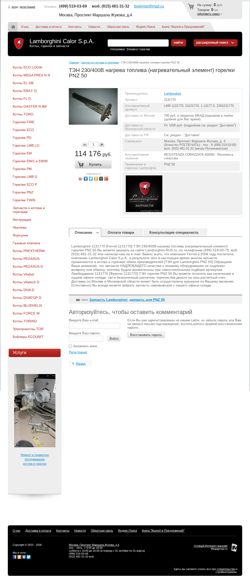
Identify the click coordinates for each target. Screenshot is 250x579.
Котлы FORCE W (26, 313)
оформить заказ (208, 14)
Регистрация (78, 352)
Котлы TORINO (25, 321)
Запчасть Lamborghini (108, 300)
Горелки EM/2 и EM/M (30, 161)
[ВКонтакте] (85, 178)
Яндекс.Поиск (145, 27)
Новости (94, 27)
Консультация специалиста (173, 232)
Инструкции (22, 220)
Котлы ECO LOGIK (27, 67)
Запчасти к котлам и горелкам (29, 210)
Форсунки (20, 235)
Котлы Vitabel (23, 274)
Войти (114, 338)
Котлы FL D (22, 99)
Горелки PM (22, 169)
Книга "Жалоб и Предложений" (183, 27)
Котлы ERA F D (25, 91)
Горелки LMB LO (26, 145)
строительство (226, 569)
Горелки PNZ (23, 192)
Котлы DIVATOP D (27, 298)
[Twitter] (91, 178)
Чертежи (19, 227)
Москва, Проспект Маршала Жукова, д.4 (94, 544)
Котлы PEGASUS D (28, 266)
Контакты (75, 27)
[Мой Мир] (101, 178)
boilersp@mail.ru (149, 6)
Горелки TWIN (24, 200)
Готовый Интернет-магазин (211, 545)
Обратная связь (118, 27)
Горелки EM (22, 153)
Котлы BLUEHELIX (27, 305)
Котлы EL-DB (23, 83)
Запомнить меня (84, 346)
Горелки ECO (23, 130)
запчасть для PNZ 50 (147, 300)
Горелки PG (22, 138)
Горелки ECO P (25, 184)
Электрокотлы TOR (28, 329)
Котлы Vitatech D (26, 282)
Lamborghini (172, 93)
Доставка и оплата (49, 27)
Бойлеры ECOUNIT (28, 337)
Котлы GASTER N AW (30, 106)
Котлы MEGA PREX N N (31, 75)
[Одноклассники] (96, 178)
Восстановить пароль (146, 335)
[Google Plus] (106, 178)
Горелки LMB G (25, 177)
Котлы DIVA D (23, 290)
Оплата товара (121, 232)
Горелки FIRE (23, 122)
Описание (83, 232)
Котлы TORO (23, 114)
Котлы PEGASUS (26, 259)
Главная (16, 27)
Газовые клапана (26, 243)
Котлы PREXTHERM (29, 251)
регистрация (27, 6)
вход (15, 6)
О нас (25, 27)
